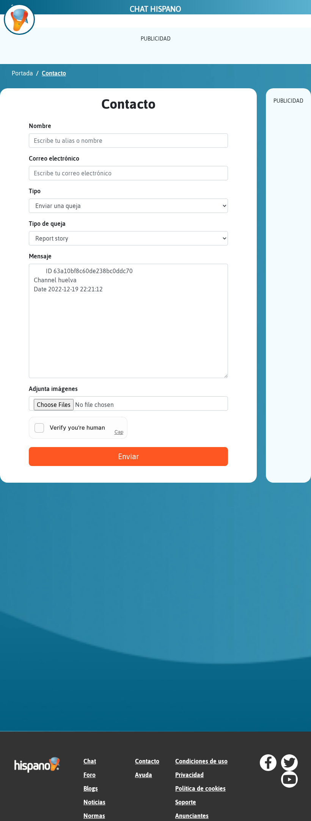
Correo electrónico (54, 158)
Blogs (90, 788)
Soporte (185, 802)
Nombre (40, 125)
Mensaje (40, 256)
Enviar (128, 456)
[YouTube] (289, 779)
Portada (22, 73)
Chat (89, 761)
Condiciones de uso (201, 761)
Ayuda (143, 774)
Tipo (35, 191)
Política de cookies (200, 788)
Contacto (147, 761)
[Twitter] (289, 762)
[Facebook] (268, 762)
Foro (89, 774)
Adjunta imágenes (53, 388)
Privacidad (189, 774)
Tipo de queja (47, 223)
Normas (94, 815)
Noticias (94, 802)
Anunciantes (192, 815)
